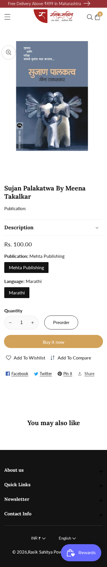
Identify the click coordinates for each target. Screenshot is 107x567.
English (65, 538)
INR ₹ (36, 538)
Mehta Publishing (26, 267)
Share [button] (89, 373)
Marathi (17, 292)
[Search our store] (91, 17)
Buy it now (53, 342)
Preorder (61, 322)
